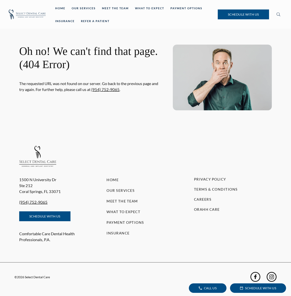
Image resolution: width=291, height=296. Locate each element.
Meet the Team (115, 8)
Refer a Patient (95, 21)
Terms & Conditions (216, 189)
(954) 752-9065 (105, 89)
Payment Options (186, 8)
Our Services (84, 8)
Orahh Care (207, 209)
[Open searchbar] (278, 14)
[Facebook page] (255, 277)
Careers (203, 199)
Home (60, 8)
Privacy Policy (210, 179)
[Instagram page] (272, 277)
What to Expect (149, 8)
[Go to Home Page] (27, 14)
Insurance (65, 21)
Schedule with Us (243, 14)
